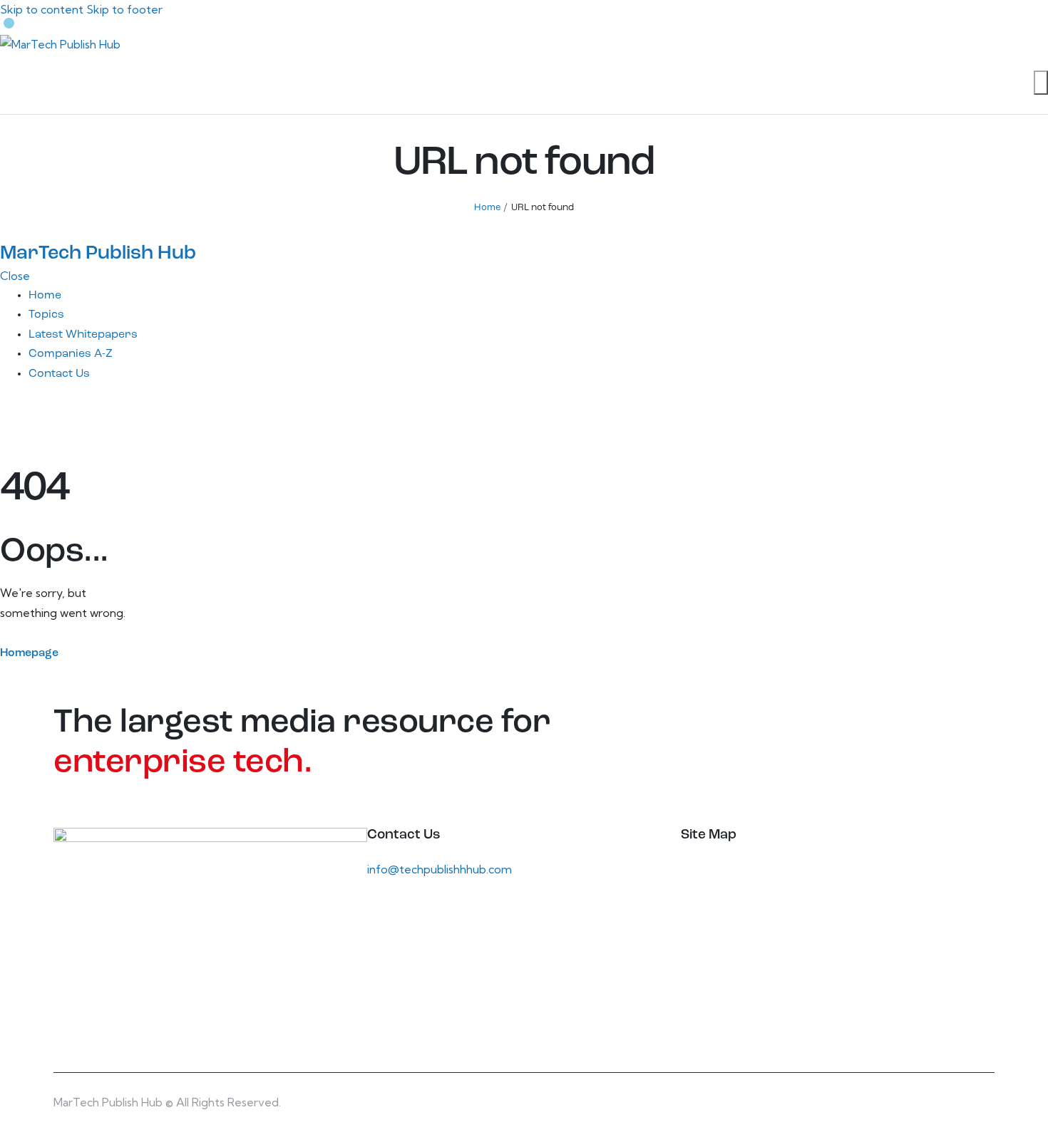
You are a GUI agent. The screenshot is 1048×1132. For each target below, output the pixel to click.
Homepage (29, 653)
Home (487, 207)
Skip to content (41, 9)
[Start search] (1041, 83)
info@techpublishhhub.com (439, 869)
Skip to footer (124, 9)
